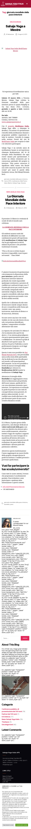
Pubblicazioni (7, 780)
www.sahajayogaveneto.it (11, 122)
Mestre (10, 183)
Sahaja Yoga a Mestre (15, 28)
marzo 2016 (7, 181)
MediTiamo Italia (8, 142)
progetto (18, 126)
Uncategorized (15, 22)
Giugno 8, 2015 (22, 34)
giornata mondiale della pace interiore (15, 179)
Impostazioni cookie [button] (8, 825)
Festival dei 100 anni (9, 714)
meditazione (16, 181)
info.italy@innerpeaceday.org (14, 487)
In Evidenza (6, 717)
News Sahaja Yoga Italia (15, 192)
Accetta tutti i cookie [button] (21, 825)
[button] (27, 4)
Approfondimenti (8, 778)
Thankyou (5, 722)
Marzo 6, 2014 (22, 208)
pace (11, 504)
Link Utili (5, 781)
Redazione (11, 34)
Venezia (23, 183)
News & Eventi (7, 776)
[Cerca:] (10, 638)
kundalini (7, 504)
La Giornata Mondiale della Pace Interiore (15, 199)
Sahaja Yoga (16, 183)
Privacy (4, 812)
